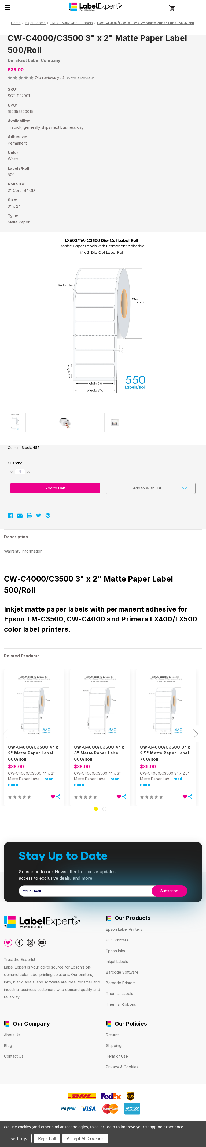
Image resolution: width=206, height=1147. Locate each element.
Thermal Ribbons (121, 1004)
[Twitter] (38, 515)
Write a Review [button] (80, 78)
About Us (12, 1034)
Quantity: (15, 463)
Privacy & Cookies (122, 1067)
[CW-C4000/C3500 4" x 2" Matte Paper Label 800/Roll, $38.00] (34, 707)
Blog (8, 1045)
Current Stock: (23, 447)
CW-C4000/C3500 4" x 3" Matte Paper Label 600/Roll (99, 753)
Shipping (114, 1045)
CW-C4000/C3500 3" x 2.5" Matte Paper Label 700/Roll (165, 753)
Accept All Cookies (85, 1138)
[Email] (20, 515)
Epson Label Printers (124, 929)
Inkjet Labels (117, 961)
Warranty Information (23, 551)
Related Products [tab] (22, 655)
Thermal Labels (119, 993)
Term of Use (117, 1056)
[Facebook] (10, 515)
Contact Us (13, 1056)
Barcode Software (122, 972)
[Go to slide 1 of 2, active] (96, 809)
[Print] (29, 515)
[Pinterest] (48, 515)
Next (195, 733)
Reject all (47, 1138)
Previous (5, 733)
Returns (112, 1034)
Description (16, 536)
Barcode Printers (121, 983)
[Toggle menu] (7, 7)
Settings (18, 1138)
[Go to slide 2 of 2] (104, 809)
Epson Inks (115, 950)
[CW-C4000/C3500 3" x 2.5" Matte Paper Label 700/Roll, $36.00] (166, 707)
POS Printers (117, 940)
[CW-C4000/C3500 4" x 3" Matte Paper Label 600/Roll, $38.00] (100, 707)
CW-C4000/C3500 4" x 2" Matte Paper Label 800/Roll (33, 753)
